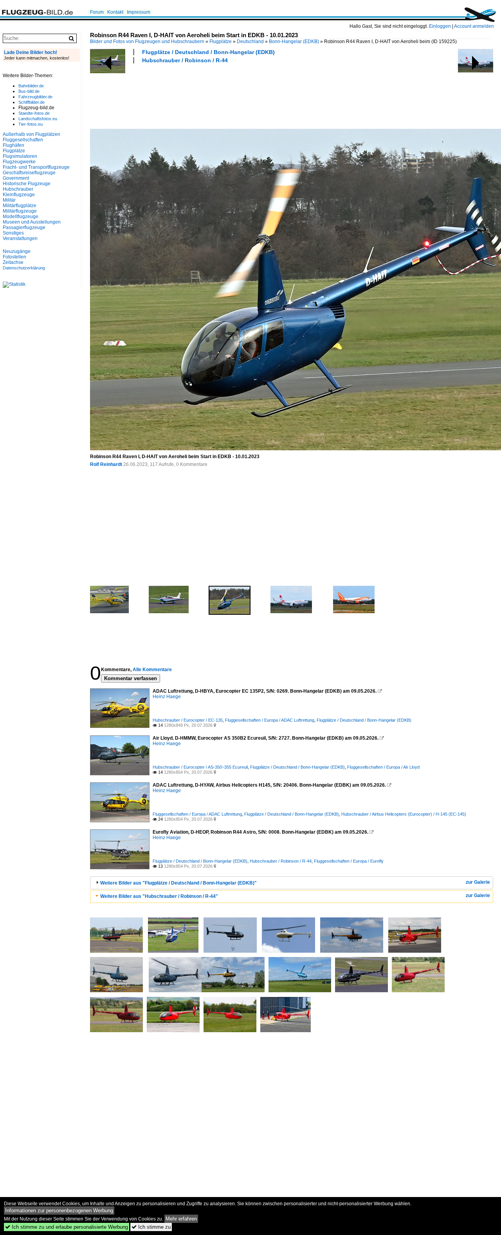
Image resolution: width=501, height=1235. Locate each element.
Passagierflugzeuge (24, 227)
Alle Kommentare (152, 669)
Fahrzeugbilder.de (35, 96)
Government (16, 178)
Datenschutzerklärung (24, 267)
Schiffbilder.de (31, 102)
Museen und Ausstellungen (32, 222)
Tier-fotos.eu (30, 124)
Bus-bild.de (29, 91)
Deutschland (250, 41)
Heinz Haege (167, 696)
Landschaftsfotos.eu (37, 118)
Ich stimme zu (151, 1227)
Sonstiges (13, 233)
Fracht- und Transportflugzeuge (36, 167)
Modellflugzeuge (20, 216)
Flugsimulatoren (20, 156)
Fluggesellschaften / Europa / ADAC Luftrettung (269, 720)
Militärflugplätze (19, 205)
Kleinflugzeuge (19, 194)
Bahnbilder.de (31, 85)
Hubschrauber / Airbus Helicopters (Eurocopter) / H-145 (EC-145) (403, 814)
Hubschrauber (18, 189)
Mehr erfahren (181, 1219)
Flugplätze (220, 41)
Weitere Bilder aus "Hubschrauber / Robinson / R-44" (159, 896)
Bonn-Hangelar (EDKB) (294, 41)
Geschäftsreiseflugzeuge (29, 172)
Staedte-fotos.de (34, 113)
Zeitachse (13, 262)
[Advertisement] (232, 95)
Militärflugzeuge (20, 211)
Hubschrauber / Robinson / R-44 (185, 60)
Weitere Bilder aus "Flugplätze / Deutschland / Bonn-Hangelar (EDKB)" (178, 883)
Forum (97, 12)
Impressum (138, 12)
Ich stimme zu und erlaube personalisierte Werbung (66, 1227)
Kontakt (115, 12)
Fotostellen (14, 257)
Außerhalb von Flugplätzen (31, 134)
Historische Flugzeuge (26, 183)
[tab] (291, 882)
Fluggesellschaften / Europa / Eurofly (349, 861)
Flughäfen (13, 145)
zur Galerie (478, 882)
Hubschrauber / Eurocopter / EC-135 (188, 720)
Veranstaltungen (20, 238)
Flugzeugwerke (19, 161)
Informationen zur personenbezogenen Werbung (59, 1210)
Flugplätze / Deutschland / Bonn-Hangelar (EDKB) (208, 52)
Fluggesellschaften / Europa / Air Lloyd (383, 767)
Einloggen (440, 26)
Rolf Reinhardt (106, 464)
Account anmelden (474, 26)
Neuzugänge (17, 251)
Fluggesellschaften (23, 140)
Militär (9, 200)
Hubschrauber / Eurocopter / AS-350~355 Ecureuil (200, 767)
